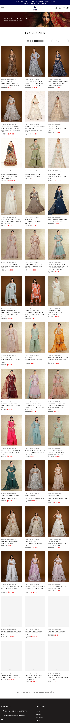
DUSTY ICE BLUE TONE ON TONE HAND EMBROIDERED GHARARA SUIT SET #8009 (35, 452)
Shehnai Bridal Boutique (8, 79)
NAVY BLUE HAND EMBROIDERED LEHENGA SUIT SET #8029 (58, 221)
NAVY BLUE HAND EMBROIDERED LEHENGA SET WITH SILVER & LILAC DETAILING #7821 (58, 84)
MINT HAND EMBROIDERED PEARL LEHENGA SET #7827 (56, 632)
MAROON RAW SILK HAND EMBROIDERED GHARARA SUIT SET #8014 (10, 406)
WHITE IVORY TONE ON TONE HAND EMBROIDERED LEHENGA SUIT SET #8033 (11, 221)
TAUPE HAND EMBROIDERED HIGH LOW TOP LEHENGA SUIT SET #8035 (34, 266)
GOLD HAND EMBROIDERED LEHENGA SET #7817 (9, 543)
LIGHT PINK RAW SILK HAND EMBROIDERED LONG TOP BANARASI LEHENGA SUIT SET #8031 (57, 407)
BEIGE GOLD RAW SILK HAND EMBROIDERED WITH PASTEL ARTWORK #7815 (33, 678)
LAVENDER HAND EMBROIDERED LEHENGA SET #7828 (58, 587)
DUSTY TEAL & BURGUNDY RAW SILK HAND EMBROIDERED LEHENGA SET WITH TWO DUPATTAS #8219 (11, 176)
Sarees (38, 711)
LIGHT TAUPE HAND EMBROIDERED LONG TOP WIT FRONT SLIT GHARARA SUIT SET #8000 (11, 360)
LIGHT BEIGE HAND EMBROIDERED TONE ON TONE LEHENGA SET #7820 (57, 544)
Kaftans (38, 720)
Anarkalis (38, 714)
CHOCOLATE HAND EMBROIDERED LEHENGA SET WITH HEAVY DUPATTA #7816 (10, 84)
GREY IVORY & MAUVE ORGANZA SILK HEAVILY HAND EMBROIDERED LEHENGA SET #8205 (35, 129)
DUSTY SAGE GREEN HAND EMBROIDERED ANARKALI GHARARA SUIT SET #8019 (56, 452)
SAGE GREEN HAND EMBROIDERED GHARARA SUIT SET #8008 (34, 359)
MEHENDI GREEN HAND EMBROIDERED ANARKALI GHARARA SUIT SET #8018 (32, 175)
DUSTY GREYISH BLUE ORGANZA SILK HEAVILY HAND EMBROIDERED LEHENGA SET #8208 (58, 176)
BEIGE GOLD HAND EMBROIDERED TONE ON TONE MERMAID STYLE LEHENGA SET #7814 (57, 498)
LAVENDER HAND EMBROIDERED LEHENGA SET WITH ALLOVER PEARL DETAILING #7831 (35, 588)
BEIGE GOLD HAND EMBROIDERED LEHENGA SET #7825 (34, 544)
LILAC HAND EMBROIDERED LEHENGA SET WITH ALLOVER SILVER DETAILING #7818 (34, 84)
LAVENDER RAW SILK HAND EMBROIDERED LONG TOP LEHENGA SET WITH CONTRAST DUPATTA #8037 (34, 407)
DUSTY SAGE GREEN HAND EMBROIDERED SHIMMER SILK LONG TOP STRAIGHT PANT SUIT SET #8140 (11, 313)
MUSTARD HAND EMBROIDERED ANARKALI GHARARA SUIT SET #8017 (58, 359)
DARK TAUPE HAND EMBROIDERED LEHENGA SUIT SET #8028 (34, 221)
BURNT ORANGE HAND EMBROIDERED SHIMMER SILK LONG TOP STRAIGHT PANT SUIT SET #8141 (35, 313)
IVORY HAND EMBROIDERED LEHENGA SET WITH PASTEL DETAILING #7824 (33, 633)
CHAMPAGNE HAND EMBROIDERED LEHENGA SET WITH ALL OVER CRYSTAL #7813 (34, 497)
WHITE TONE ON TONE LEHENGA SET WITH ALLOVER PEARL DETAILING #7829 (11, 588)
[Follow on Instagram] (2, 719)
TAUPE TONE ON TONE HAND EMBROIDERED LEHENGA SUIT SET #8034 (10, 266)
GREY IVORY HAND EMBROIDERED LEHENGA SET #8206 (57, 128)
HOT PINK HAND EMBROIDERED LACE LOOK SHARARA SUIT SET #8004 (11, 452)
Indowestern (39, 717)
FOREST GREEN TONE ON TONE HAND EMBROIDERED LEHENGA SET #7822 (11, 633)
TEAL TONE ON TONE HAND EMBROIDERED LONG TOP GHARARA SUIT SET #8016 (10, 497)
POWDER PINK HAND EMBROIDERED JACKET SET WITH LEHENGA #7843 (58, 678)
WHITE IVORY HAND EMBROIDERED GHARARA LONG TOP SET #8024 (57, 313)
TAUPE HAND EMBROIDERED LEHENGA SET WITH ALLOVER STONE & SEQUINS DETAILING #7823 (10, 129)
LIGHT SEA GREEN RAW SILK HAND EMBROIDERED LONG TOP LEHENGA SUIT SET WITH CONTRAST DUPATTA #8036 (58, 267)
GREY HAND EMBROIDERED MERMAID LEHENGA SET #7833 (10, 677)
